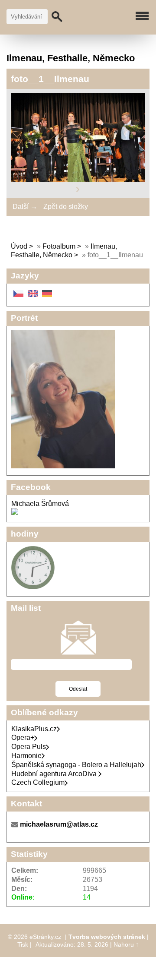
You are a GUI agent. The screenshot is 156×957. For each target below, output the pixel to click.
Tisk (22, 944)
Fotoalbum (58, 246)
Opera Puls (28, 746)
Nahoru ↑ (126, 944)
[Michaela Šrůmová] (14, 512)
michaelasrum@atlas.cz (59, 824)
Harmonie (26, 755)
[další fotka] (78, 189)
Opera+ (22, 737)
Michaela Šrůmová (40, 503)
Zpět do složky (65, 206)
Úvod (19, 246)
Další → (25, 206)
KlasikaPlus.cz (34, 729)
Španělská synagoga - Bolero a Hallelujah (76, 764)
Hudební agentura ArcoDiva (54, 773)
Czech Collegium (38, 782)
